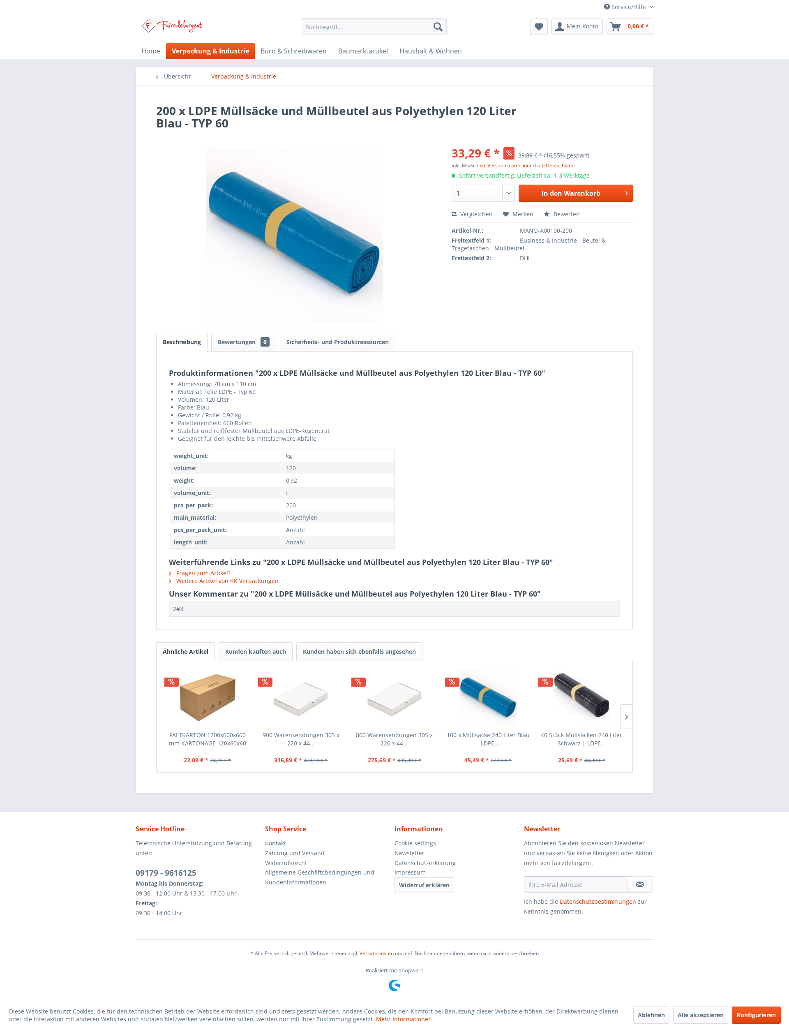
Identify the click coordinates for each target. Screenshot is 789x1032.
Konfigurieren (756, 1015)
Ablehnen (651, 1015)
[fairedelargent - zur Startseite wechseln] (172, 29)
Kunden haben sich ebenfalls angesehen (359, 651)
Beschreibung (182, 342)
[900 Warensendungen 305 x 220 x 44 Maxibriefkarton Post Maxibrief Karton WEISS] (301, 698)
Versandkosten (377, 953)
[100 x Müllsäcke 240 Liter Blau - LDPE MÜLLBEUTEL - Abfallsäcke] (488, 698)
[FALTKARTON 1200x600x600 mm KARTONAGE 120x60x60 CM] (207, 698)
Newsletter (409, 853)
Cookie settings (415, 843)
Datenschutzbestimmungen (598, 901)
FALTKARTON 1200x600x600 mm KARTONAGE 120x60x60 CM (207, 739)
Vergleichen (476, 214)
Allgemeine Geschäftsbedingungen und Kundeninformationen (319, 877)
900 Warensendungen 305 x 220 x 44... (301, 739)
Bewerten (566, 214)
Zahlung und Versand (295, 853)
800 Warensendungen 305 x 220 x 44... (394, 739)
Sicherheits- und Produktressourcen (337, 342)
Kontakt (275, 843)
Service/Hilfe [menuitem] (629, 7)
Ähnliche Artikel (185, 651)
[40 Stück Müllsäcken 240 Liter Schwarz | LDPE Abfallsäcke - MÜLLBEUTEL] (581, 698)
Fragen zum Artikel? (203, 573)
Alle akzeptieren (701, 1015)
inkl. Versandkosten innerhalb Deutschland (525, 165)
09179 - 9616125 (166, 873)
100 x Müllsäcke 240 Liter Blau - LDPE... (488, 739)
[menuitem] (374, 27)
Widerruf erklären (424, 885)
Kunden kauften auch (255, 651)
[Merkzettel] (539, 27)
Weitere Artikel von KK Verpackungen (227, 581)
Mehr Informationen (404, 1019)
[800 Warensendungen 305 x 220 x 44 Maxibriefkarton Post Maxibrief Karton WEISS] (394, 698)
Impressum (410, 872)
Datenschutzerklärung (425, 863)
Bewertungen (242, 342)
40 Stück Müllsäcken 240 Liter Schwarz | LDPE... (581, 739)
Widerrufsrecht (286, 863)
